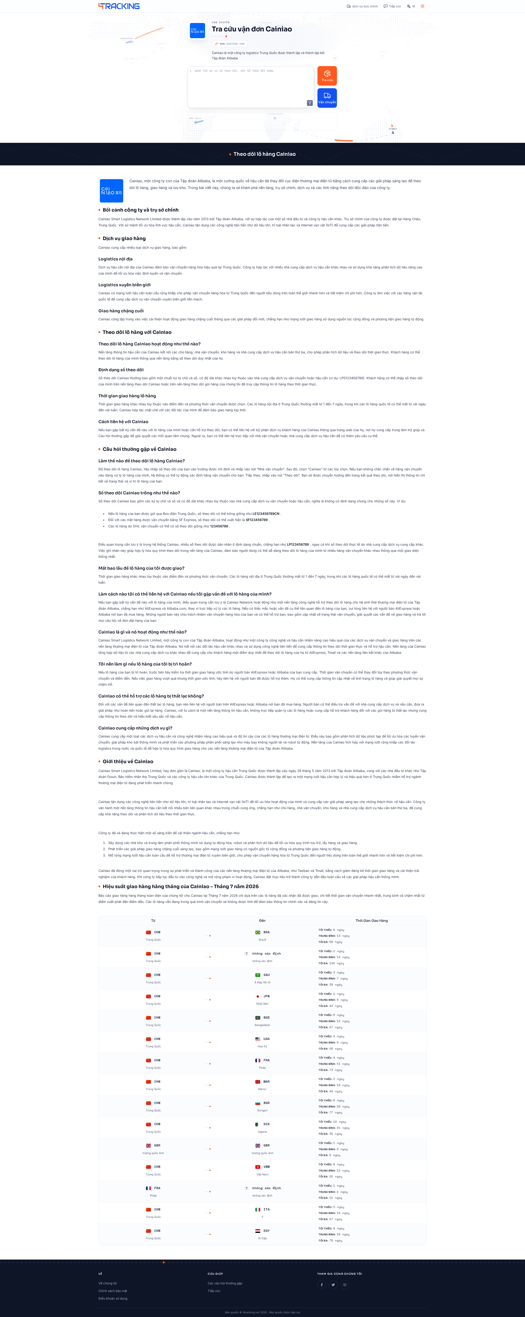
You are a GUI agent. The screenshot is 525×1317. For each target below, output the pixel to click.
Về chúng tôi (107, 1283)
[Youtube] (344, 1284)
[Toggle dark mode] (422, 6)
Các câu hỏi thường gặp (225, 1283)
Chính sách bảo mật (112, 1291)
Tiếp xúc (214, 1291)
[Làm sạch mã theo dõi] (310, 103)
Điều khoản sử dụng (112, 1298)
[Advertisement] (262, 121)
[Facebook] (321, 1284)
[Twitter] (333, 1284)
